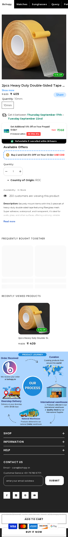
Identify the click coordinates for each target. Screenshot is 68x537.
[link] (17, 281)
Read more (9, 221)
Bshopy (7, 4)
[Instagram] (16, 495)
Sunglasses (39, 4)
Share (60, 94)
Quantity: (8, 164)
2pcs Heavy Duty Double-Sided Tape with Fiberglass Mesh (34, 338)
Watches (22, 4)
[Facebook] (6, 495)
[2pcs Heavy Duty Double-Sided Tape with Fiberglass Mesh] (34, 318)
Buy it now (34, 532)
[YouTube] (34, 495)
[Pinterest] (25, 495)
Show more (8, 90)
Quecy (55, 4)
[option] (34, 47)
